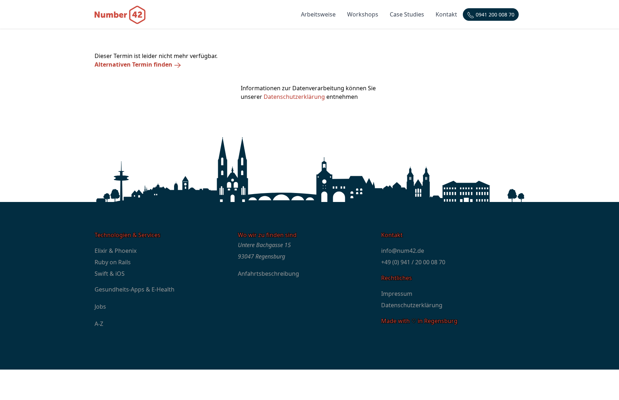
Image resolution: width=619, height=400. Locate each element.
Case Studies (407, 14)
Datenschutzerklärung (294, 97)
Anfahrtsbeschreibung (268, 274)
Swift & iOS (110, 274)
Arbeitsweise (318, 14)
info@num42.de (402, 251)
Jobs (100, 306)
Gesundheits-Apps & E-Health (134, 289)
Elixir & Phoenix (115, 251)
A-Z (99, 324)
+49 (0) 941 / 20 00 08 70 (413, 262)
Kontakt (446, 14)
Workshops (362, 14)
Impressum (396, 294)
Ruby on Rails (113, 262)
